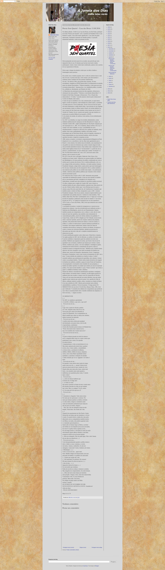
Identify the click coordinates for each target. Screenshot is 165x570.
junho (110, 78)
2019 (109, 41)
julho (110, 76)
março (110, 84)
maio (110, 80)
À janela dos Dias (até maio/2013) (111, 103)
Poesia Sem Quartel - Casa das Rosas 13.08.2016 (112, 61)
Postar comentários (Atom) (73, 549)
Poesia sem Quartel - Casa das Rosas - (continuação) (112, 68)
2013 (109, 93)
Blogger (97, 565)
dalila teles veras (54, 34)
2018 (109, 43)
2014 (109, 91)
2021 (109, 37)
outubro (111, 53)
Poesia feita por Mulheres (112, 73)
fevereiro (111, 86)
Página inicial (83, 547)
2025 (109, 29)
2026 (109, 27)
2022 (109, 35)
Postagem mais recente (68, 547)
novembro (111, 51)
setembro (111, 55)
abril (110, 82)
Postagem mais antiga (97, 547)
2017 (109, 45)
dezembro (111, 49)
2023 (109, 33)
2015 (109, 89)
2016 (109, 47)
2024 (109, 31)
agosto (110, 57)
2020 (109, 39)
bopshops (85, 565)
